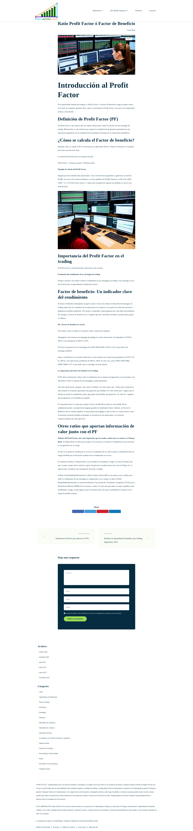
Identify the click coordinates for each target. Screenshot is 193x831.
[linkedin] (115, 511)
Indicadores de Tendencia (47, 723)
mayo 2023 (42, 672)
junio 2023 (42, 667)
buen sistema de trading (94, 411)
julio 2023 (42, 662)
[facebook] (78, 511)
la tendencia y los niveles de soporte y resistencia (54, 738)
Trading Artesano (44, 769)
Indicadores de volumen (46, 728)
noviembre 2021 (44, 677)
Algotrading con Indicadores (48, 697)
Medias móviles (44, 743)
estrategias (106, 281)
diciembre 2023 (44, 657)
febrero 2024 (43, 652)
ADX (41, 692)
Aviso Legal (82, 827)
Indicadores (97, 11)
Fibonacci (42, 717)
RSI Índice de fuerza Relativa (48, 764)
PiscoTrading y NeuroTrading (48, 753)
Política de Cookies (68, 827)
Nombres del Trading (46, 748)
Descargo (56, 827)
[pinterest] (103, 511)
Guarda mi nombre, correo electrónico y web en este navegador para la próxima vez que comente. (94, 613)
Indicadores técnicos (45, 733)
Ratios (129, 38)
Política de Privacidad (43, 827)
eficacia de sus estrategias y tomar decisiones (90, 381)
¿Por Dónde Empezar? (118, 11)
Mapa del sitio (93, 827)
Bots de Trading (44, 702)
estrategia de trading (87, 337)
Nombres (138, 11)
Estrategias (42, 712)
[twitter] (90, 511)
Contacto (152, 11)
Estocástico (42, 707)
